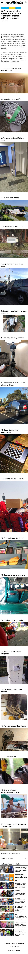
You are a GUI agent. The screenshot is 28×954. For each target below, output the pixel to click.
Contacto (7, 943)
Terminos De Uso (14, 946)
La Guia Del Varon (14, 2)
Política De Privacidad (17, 943)
